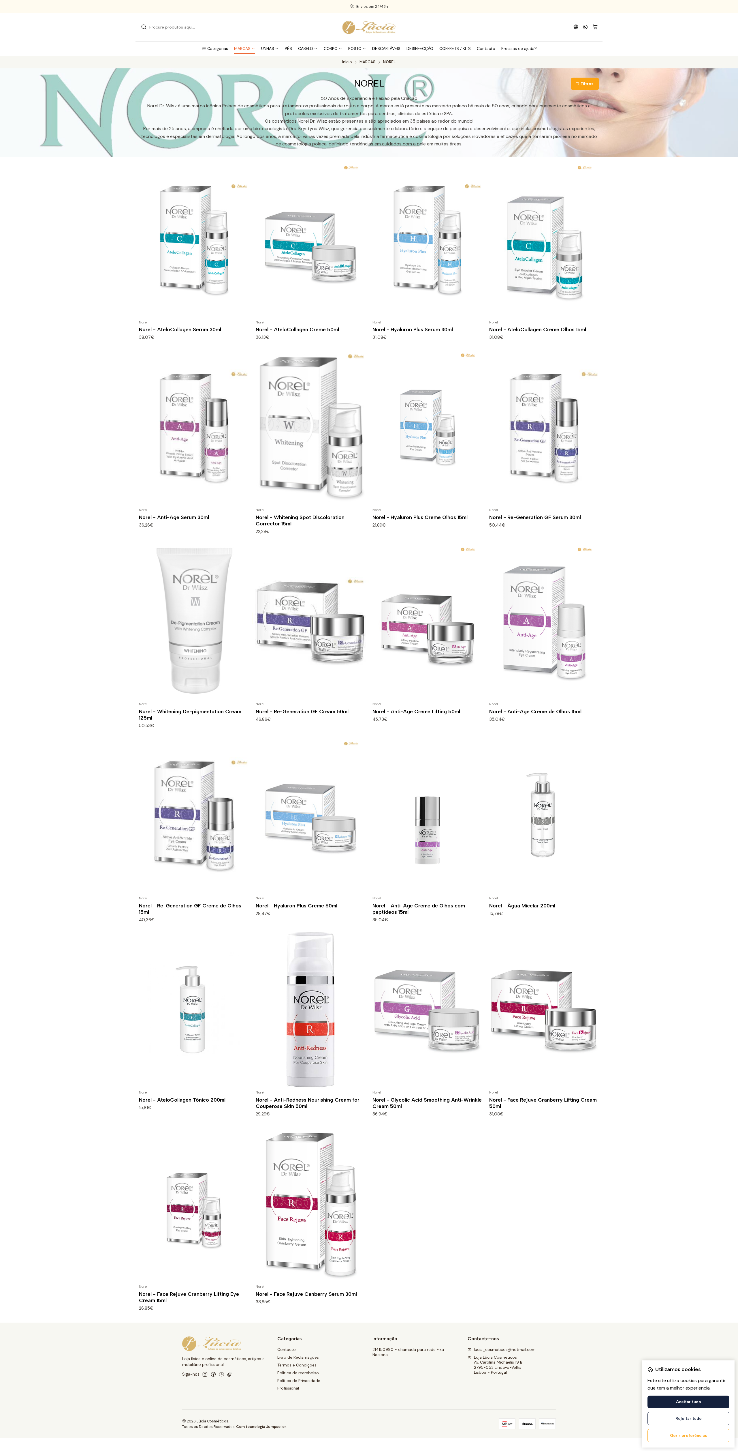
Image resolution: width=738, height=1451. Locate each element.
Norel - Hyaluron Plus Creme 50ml (296, 906)
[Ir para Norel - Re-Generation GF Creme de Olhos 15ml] (193, 816)
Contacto (286, 1349)
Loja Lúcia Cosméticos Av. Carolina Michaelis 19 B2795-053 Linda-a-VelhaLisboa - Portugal (498, 1365)
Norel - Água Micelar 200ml (522, 906)
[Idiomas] (576, 27)
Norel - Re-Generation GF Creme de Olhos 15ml (190, 909)
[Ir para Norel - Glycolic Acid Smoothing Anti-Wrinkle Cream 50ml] (427, 1010)
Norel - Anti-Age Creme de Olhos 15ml (535, 711)
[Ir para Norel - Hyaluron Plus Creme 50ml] (310, 816)
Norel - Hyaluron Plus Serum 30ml (412, 329)
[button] (215, 48)
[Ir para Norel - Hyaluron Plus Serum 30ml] (427, 240)
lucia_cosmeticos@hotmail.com (505, 1349)
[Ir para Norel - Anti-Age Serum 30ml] (193, 427)
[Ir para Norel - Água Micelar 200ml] (544, 816)
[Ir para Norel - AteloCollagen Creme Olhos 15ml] (544, 240)
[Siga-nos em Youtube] (221, 1374)
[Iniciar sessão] (585, 27)
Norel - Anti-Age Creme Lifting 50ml (416, 711)
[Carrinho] (595, 27)
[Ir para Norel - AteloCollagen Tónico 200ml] (193, 1010)
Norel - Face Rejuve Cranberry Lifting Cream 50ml (543, 1103)
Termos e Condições (297, 1365)
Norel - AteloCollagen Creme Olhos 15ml (537, 329)
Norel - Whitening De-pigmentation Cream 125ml (190, 714)
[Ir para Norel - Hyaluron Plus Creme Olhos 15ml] (427, 427)
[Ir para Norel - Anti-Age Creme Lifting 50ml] (427, 621)
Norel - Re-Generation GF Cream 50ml (302, 711)
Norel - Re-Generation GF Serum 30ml (535, 517)
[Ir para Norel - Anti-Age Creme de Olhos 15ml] (544, 621)
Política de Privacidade (298, 1380)
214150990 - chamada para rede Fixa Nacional (408, 1352)
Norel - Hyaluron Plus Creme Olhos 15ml (420, 517)
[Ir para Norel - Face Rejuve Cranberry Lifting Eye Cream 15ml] (193, 1204)
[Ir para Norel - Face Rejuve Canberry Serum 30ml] (310, 1204)
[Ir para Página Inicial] (368, 27)
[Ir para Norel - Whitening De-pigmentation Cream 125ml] (193, 621)
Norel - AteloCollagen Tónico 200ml (182, 1100)
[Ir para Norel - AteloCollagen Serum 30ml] (193, 240)
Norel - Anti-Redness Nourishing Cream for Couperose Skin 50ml (307, 1103)
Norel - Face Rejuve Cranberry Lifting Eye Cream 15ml (189, 1297)
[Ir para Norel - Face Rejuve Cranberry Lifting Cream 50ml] (544, 1010)
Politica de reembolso (298, 1372)
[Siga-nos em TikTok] (230, 1374)
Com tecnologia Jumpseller (261, 1426)
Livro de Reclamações (298, 1357)
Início (347, 62)
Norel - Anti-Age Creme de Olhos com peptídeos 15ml (418, 909)
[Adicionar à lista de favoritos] (245, 240)
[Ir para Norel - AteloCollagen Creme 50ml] (310, 240)
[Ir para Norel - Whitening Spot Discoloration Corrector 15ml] (310, 427)
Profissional (288, 1388)
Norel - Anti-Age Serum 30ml (174, 517)
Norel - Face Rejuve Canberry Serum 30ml (306, 1294)
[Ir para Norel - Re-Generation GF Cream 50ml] (310, 621)
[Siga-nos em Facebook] (213, 1374)
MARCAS (367, 62)
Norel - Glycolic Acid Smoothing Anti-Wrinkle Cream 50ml (427, 1103)
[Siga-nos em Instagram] (205, 1374)
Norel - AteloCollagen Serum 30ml (180, 329)
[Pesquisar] (144, 27)
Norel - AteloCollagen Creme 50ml (297, 329)
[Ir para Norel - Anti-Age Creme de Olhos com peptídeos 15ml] (427, 816)
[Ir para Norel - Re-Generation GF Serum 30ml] (544, 427)
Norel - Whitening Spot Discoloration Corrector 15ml (300, 520)
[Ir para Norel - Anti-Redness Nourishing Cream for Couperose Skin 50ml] (310, 1010)
